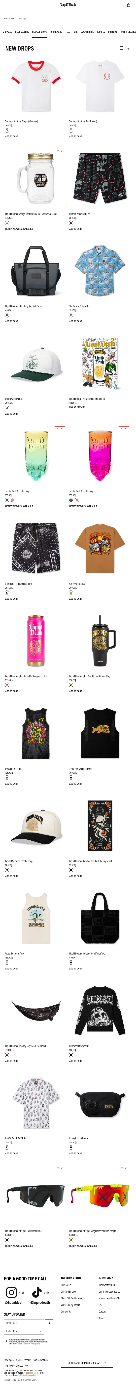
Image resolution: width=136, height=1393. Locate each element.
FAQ (100, 1305)
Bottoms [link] (112, 31)
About (101, 1318)
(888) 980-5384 (32, 1373)
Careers (102, 1311)
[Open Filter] (129, 48)
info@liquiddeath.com (29, 1375)
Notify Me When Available (19, 228)
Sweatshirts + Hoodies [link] (93, 31)
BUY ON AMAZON (77, 406)
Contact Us (66, 1311)
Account (27, 1360)
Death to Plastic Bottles (109, 1291)
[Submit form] (49, 1323)
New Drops (22, 18)
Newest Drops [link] (39, 31)
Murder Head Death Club (110, 1298)
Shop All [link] (7, 31)
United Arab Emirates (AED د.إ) (84, 1362)
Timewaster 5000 (107, 1285)
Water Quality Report (70, 1305)
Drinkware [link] (56, 31)
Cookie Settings (41, 1360)
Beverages (9, 1360)
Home (6, 18)
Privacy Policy (35, 1344)
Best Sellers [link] (22, 31)
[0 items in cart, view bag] (129, 5)
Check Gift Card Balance (71, 1298)
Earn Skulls (66, 1285)
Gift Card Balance (68, 1291)
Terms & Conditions (23, 1344)
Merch (13, 18)
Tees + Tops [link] (71, 31)
